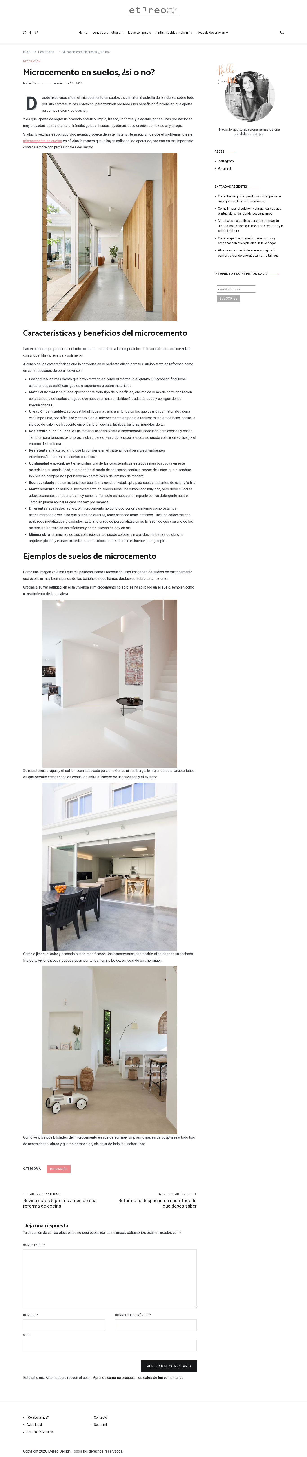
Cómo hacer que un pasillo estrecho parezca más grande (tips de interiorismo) (249, 198)
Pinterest (224, 168)
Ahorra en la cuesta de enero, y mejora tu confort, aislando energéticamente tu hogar (249, 253)
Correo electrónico (133, 1315)
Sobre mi (100, 1424)
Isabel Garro (32, 83)
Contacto (100, 1417)
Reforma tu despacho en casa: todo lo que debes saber (157, 1200)
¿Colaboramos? (38, 1417)
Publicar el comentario (169, 1366)
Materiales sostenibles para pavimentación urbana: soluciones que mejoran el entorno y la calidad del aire (251, 226)
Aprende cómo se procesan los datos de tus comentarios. (138, 1377)
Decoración (31, 61)
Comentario (34, 1245)
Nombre (30, 1315)
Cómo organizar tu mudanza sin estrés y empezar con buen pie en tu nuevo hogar (247, 240)
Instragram (226, 161)
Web (26, 1335)
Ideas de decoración (211, 32)
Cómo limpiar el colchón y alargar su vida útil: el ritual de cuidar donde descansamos (249, 211)
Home (83, 32)
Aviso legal (34, 1424)
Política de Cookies (40, 1432)
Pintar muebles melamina (174, 32)
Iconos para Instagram (108, 32)
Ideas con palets (139, 32)
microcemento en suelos (42, 141)
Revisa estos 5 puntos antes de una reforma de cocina (59, 1200)
